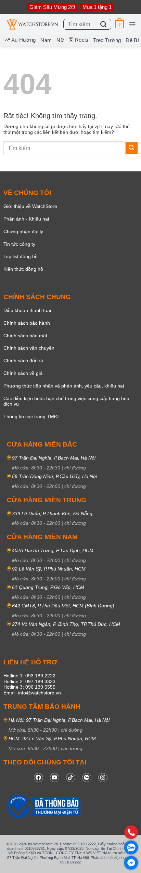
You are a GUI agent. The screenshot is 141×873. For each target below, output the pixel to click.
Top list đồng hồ (20, 256)
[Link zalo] (86, 777)
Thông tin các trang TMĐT (32, 416)
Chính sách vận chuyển (28, 348)
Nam (46, 40)
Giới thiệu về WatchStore (30, 206)
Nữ (60, 40)
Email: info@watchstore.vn (32, 692)
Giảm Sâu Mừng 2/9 (52, 7)
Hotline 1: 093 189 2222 (29, 675)
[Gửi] (104, 24)
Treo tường (107, 40)
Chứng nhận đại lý (23, 231)
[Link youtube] (54, 777)
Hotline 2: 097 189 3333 (29, 681)
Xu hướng (23, 40)
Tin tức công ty (19, 244)
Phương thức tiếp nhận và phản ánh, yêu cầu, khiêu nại (63, 386)
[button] (119, 24)
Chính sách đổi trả (23, 360)
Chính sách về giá (22, 373)
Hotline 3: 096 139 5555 (29, 687)
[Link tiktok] (70, 777)
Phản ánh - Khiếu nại (26, 219)
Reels (82, 40)
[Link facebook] (38, 777)
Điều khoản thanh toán (28, 310)
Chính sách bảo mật (25, 335)
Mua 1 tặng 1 (97, 7)
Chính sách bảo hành (26, 323)
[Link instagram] (102, 777)
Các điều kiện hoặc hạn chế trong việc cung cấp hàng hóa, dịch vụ (67, 401)
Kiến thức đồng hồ (23, 269)
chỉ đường (75, 467)
